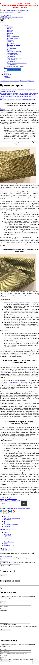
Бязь (8, 35)
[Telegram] (6, 511)
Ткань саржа (11, 56)
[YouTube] (14, 511)
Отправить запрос (5, 15)
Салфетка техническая (14, 58)
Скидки (6, 76)
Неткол (9, 50)
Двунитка (10, 40)
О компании (7, 519)
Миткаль (10, 46)
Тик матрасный (12, 59)
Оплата (6, 71)
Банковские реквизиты (11, 524)
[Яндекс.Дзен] (9, 511)
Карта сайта (7, 536)
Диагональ (10, 41)
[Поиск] (24, 503)
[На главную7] (15, 508)
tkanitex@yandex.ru (17, 17)
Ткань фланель (11, 64)
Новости (6, 516)
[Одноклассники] (4, 511)
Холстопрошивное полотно (15, 66)
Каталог (6, 25)
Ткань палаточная (12, 54)
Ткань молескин (12, 48)
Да (1, 575)
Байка (9, 28)
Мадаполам (10, 43)
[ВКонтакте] (1, 511)
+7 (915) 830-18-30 (5, 17)
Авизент (10, 27)
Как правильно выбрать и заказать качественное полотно (17, 99)
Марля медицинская (13, 45)
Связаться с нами (9, 545)
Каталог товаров (5, 529)
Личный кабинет (9, 542)
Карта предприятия (14, 69)
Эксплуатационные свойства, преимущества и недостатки (18, 94)
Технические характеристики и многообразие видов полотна (19, 93)
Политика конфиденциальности (10, 564)
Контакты (7, 77)
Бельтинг (10, 30)
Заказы (6, 543)
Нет (5, 575)
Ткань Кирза (11, 61)
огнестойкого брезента (18, 382)
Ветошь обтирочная (13, 38)
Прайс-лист (7, 74)
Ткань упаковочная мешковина (16, 63)
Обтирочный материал (14, 51)
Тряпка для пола (12, 53)
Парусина (10, 33)
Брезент (9, 31)
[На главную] (15, 10)
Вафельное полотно (13, 36)
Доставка (6, 73)
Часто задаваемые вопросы (12, 518)
